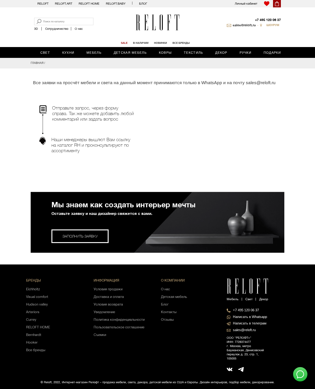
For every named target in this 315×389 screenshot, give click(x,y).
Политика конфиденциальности (119, 319)
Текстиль (193, 52)
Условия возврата (108, 304)
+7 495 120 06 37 (268, 20)
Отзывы (167, 319)
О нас (79, 28)
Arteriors (32, 312)
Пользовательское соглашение (119, 327)
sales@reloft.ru (244, 25)
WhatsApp (211, 82)
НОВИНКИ (160, 43)
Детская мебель (130, 52)
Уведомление (104, 312)
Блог (143, 3)
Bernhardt (33, 335)
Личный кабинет (246, 3)
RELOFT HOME (38, 327)
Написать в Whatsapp (250, 317)
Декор (221, 52)
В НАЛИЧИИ (141, 43)
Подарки (272, 52)
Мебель (93, 52)
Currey (31, 319)
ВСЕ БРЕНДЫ (181, 43)
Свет (45, 52)
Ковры (165, 52)
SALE (124, 43)
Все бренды (35, 350)
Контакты (169, 312)
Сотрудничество (56, 28)
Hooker (32, 342)
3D (36, 28)
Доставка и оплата (109, 297)
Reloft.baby (115, 3)
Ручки (246, 52)
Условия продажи (108, 289)
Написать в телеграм (249, 323)
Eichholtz (33, 289)
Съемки (100, 335)
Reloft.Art (63, 3)
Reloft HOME (89, 3)
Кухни (68, 52)
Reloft (42, 3)
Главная (37, 63)
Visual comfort (37, 297)
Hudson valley (37, 304)
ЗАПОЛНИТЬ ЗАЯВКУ (80, 236)
